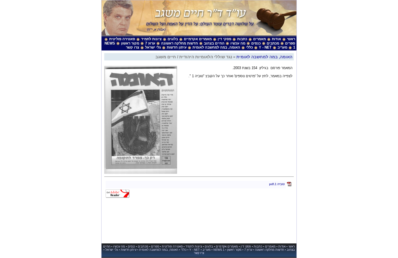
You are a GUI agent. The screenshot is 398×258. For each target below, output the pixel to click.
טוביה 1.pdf (277, 184)
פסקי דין (224, 39)
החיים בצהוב (214, 43)
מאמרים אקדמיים (198, 39)
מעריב (282, 47)
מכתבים (273, 43)
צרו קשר (132, 47)
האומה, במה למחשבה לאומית (216, 47)
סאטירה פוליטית (122, 39)
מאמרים (259, 39)
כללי (249, 47)
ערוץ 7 (150, 43)
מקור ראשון (130, 43)
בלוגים (173, 39)
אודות (276, 39)
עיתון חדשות (177, 47)
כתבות (242, 39)
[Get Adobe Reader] (117, 196)
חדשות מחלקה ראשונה (179, 43)
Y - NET (265, 47)
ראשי (291, 39)
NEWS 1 (218, 249)
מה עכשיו (237, 43)
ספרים (290, 43)
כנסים (256, 43)
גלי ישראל (153, 47)
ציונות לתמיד (151, 39)
